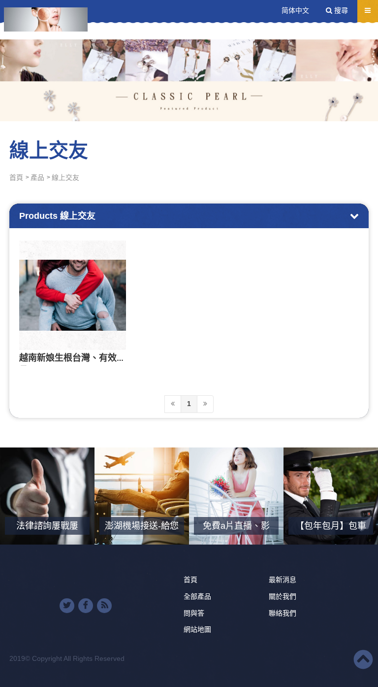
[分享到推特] (67, 605)
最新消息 (282, 580)
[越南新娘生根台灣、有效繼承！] (72, 295)
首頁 (16, 177)
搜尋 (340, 10)
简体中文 (295, 10)
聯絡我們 (282, 613)
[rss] (104, 605)
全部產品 (197, 596)
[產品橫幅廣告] (189, 60)
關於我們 (282, 596)
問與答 (194, 613)
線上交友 (65, 177)
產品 (37, 177)
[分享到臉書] (85, 605)
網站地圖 (197, 629)
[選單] (368, 10)
